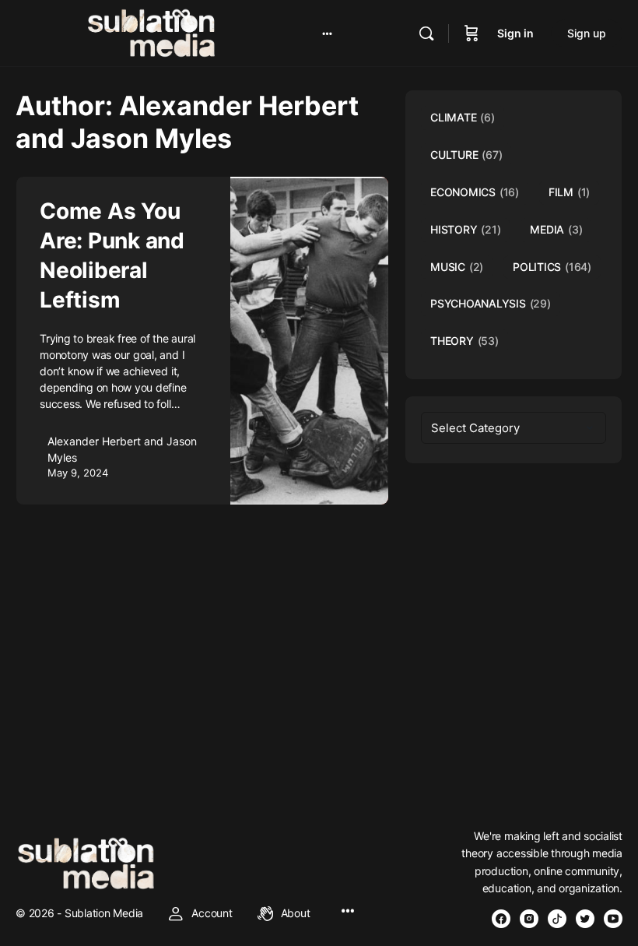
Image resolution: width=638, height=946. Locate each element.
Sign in (515, 33)
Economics (474, 192)
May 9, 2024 (77, 472)
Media (556, 229)
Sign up (586, 33)
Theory (464, 340)
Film (569, 192)
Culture (466, 154)
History (465, 229)
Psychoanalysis (490, 303)
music (456, 266)
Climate (462, 117)
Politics (552, 266)
